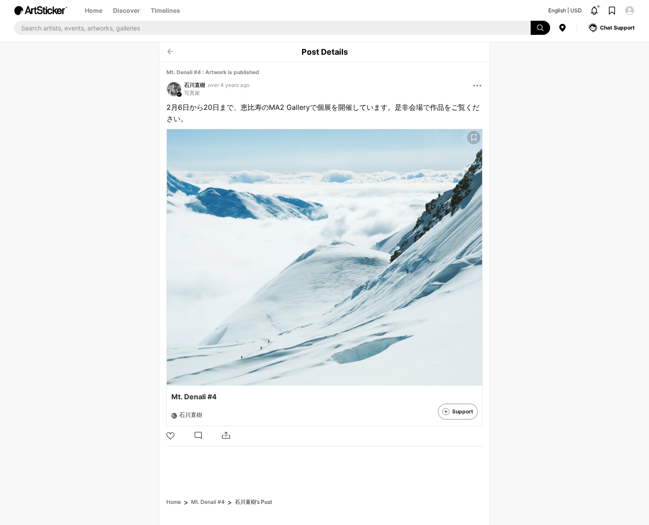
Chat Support (617, 27)
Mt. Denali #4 (208, 502)
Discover (126, 10)
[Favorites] (473, 137)
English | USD (565, 10)
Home (93, 10)
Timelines (165, 10)
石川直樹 (194, 85)
